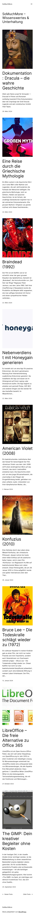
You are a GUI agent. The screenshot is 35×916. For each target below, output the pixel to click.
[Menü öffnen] (31, 4)
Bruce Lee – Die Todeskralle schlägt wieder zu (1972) (17, 637)
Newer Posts (7, 894)
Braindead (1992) (12, 264)
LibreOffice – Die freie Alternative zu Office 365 (15, 738)
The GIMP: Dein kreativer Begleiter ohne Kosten (17, 841)
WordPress (22, 912)
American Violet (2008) (17, 451)
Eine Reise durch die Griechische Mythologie (13, 168)
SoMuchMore (7, 4)
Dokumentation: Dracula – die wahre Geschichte (17, 80)
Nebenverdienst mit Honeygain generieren (17, 357)
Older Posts (28, 894)
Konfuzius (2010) (11, 541)
